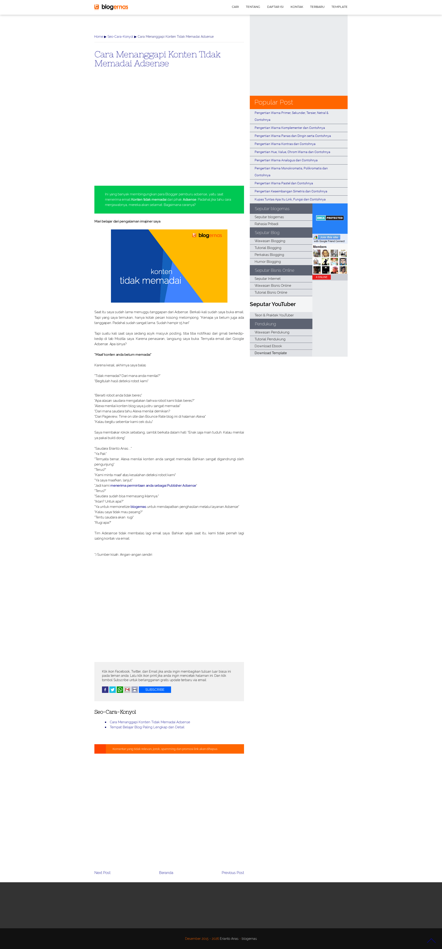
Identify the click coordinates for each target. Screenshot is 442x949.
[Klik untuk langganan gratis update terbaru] (155, 692)
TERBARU (317, 7)
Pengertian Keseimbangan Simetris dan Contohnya (291, 191)
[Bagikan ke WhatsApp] (120, 692)
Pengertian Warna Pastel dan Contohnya (284, 183)
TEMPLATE (340, 7)
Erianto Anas (229, 938)
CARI (235, 7)
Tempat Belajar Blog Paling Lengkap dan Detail (147, 727)
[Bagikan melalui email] (127, 692)
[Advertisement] (169, 134)
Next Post (102, 873)
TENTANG (253, 7)
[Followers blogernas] (330, 272)
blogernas (138, 507)
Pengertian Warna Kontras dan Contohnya (285, 144)
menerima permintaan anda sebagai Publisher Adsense (153, 485)
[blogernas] (111, 9)
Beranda (166, 873)
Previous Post (233, 873)
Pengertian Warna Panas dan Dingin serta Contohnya (293, 136)
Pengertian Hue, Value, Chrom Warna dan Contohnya (292, 152)
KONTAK (297, 7)
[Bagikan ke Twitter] (112, 692)
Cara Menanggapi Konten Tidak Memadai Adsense (157, 58)
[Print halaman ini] (134, 692)
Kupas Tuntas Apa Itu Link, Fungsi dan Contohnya (290, 199)
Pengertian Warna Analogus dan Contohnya (286, 160)
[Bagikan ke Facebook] (105, 692)
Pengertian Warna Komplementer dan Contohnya (290, 128)
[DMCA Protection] (330, 219)
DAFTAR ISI (275, 7)
